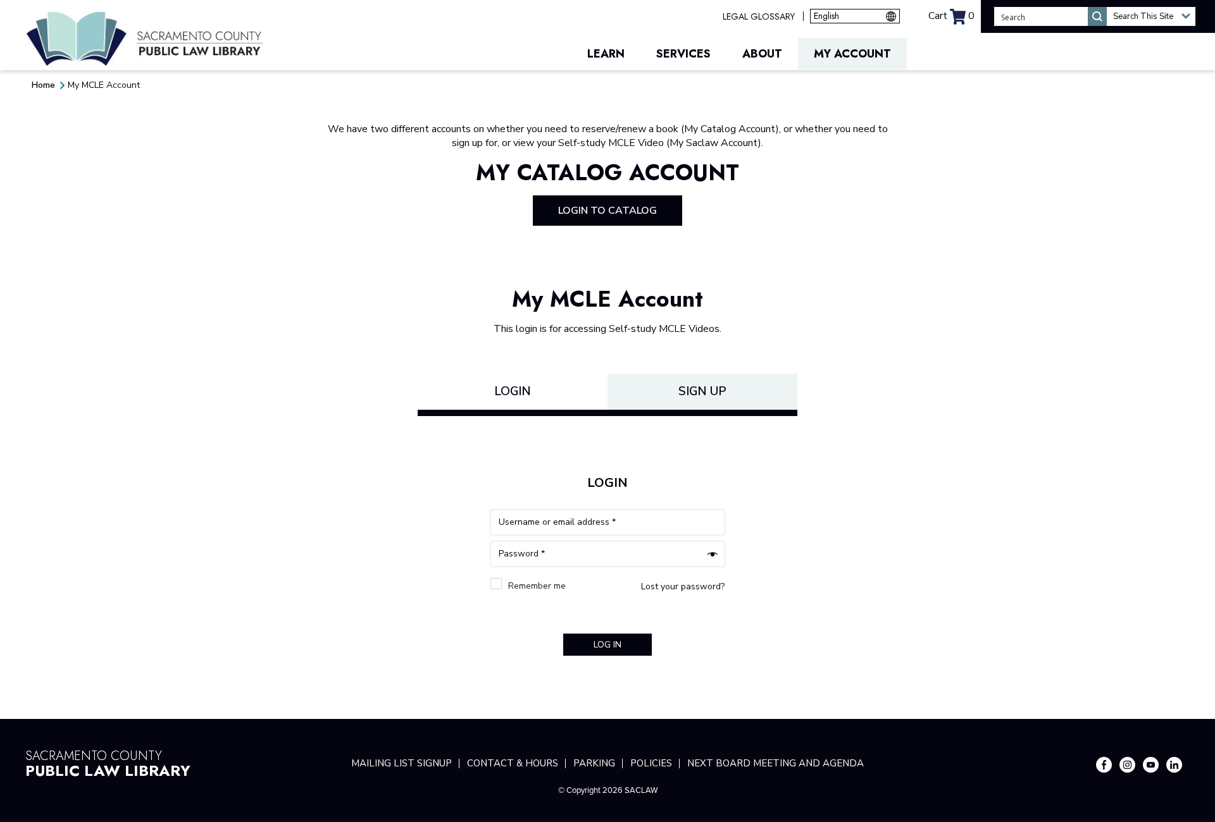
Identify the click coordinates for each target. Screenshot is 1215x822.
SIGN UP (702, 391)
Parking (594, 763)
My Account (852, 54)
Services (683, 54)
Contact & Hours (512, 763)
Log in (607, 645)
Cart (951, 16)
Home (43, 85)
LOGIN (512, 391)
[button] (1151, 16)
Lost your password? (683, 586)
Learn (606, 54)
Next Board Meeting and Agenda (775, 763)
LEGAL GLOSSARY (759, 16)
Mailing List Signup (401, 763)
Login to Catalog (607, 211)
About (762, 54)
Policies (651, 763)
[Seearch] (1097, 16)
